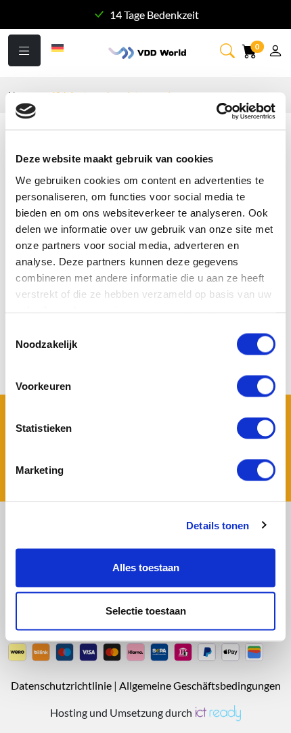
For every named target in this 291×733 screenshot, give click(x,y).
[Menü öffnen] (24, 50)
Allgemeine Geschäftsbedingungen (200, 685)
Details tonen (217, 525)
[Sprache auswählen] (58, 47)
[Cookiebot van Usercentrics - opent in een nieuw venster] (216, 111)
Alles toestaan (145, 567)
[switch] (256, 386)
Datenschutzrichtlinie (61, 685)
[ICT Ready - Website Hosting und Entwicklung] (217, 712)
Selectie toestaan (146, 611)
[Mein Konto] (275, 52)
